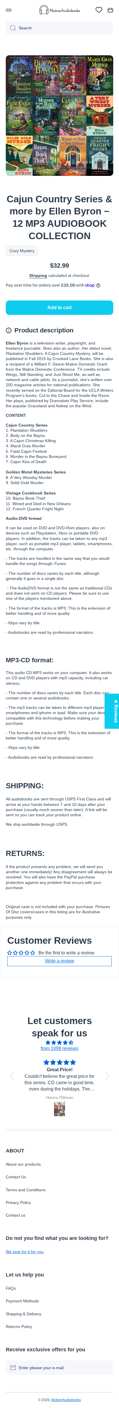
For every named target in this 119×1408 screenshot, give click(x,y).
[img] (60, 1043)
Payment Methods (22, 1301)
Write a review (59, 960)
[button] (110, 10)
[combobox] (59, 28)
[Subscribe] (106, 1368)
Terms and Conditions (26, 1190)
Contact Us (16, 1177)
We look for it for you (25, 1251)
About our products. (24, 1164)
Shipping (38, 275)
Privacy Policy (18, 1202)
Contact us (15, 1215)
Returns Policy (19, 1326)
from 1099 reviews (59, 1048)
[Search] (11, 28)
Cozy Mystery (22, 250)
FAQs (11, 1288)
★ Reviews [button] (116, 711)
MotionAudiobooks (66, 1400)
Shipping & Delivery (23, 1314)
